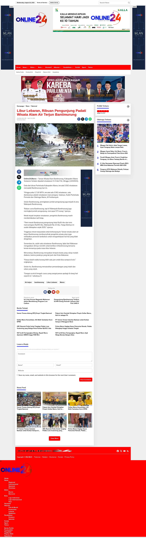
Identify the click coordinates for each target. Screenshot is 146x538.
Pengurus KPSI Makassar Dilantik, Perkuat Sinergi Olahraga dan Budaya (114, 170)
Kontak (60, 457)
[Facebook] (45, 292)
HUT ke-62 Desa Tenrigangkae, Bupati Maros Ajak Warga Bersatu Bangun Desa (71, 334)
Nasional (19, 119)
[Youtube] (53, 292)
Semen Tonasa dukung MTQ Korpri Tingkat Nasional (34, 313)
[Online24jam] (31, 19)
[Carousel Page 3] (103, 111)
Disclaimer (52, 457)
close (11, 6)
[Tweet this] (82, 119)
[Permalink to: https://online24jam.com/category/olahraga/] (128, 120)
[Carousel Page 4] (105, 111)
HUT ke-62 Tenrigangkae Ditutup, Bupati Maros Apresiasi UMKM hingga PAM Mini (32, 334)
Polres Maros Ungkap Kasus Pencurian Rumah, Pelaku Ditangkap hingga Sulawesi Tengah (73, 327)
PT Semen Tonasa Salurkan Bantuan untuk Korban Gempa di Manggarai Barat (72, 321)
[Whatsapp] (90, 119)
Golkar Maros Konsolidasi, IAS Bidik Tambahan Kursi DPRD (34, 321)
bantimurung (39, 282)
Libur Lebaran (52, 282)
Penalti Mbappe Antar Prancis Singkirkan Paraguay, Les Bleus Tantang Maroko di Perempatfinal (114, 158)
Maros (62, 282)
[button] (129, 2)
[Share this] (78, 119)
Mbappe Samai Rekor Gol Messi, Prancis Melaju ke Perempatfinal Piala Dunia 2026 (114, 152)
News (24, 119)
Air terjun (28, 282)
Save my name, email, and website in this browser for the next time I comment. (47, 375)
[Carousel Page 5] (107, 111)
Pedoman (37, 457)
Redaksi (45, 457)
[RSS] (57, 292)
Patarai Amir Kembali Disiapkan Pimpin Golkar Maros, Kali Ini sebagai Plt (73, 314)
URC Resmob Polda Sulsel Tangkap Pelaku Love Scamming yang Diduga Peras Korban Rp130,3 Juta (34, 327)
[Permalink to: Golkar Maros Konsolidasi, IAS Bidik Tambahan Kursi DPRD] (80, 399)
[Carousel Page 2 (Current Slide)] (100, 111)
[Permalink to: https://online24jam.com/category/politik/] (128, 106)
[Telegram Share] (86, 119)
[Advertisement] (73, 48)
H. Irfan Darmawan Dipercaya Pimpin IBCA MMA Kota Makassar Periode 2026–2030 (114, 164)
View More (54, 438)
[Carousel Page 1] (98, 111)
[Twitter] (49, 292)
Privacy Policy (69, 457)
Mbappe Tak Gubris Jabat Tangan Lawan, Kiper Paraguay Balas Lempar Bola (113, 146)
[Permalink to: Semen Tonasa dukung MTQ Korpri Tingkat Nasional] (29, 399)
